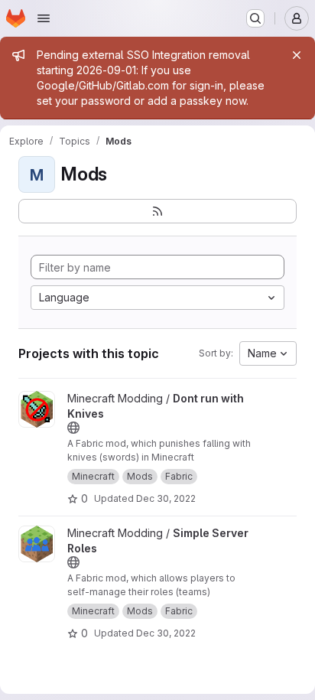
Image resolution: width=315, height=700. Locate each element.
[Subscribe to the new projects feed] (157, 211)
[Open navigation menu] (43, 18)
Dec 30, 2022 (166, 498)
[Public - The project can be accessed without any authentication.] (73, 428)
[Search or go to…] (255, 18)
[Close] (296, 55)
